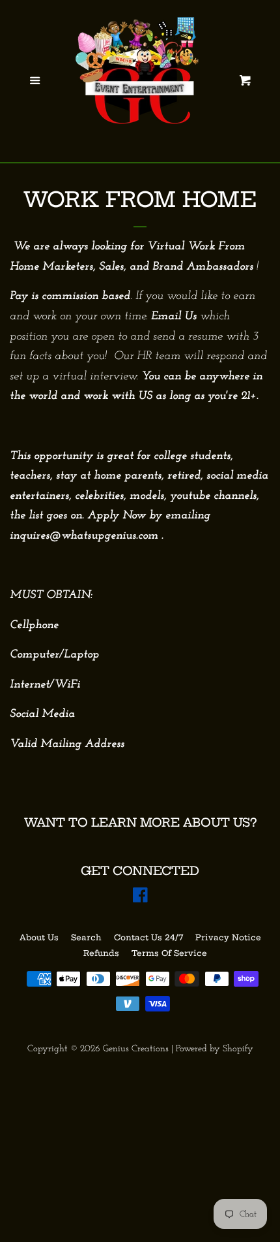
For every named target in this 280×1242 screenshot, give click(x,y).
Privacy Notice (228, 937)
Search (86, 937)
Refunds (101, 953)
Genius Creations (136, 1049)
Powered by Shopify (214, 1049)
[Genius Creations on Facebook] (140, 898)
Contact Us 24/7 (148, 937)
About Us (39, 937)
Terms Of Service (169, 953)
